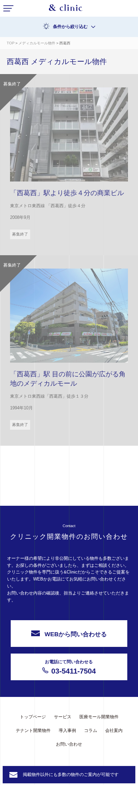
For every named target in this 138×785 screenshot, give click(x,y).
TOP (10, 43)
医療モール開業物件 (99, 716)
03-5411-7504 (70, 667)
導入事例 (67, 730)
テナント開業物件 (33, 730)
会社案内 (114, 730)
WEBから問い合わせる (76, 634)
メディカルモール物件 (36, 43)
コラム (90, 730)
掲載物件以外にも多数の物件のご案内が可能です (71, 774)
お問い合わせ (69, 744)
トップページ (33, 716)
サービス (62, 716)
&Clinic (65, 9)
